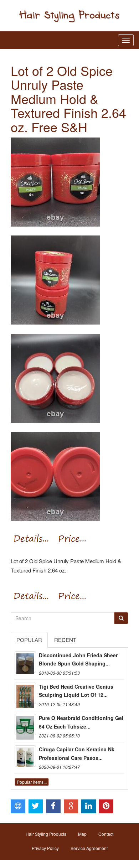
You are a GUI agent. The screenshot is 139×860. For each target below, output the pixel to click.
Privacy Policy (45, 848)
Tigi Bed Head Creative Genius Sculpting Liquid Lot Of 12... (76, 691)
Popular (29, 639)
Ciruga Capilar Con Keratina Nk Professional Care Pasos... (76, 753)
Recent (65, 639)
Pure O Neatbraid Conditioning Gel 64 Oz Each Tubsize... (81, 722)
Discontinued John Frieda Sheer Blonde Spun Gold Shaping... (78, 659)
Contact (105, 834)
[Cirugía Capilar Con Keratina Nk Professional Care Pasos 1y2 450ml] (25, 756)
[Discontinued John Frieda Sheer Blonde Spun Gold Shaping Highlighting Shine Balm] (25, 662)
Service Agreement (89, 848)
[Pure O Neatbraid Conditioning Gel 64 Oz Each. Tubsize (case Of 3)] (25, 724)
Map (82, 834)
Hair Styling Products (46, 834)
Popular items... (32, 782)
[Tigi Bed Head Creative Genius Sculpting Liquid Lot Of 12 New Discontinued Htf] (25, 693)
